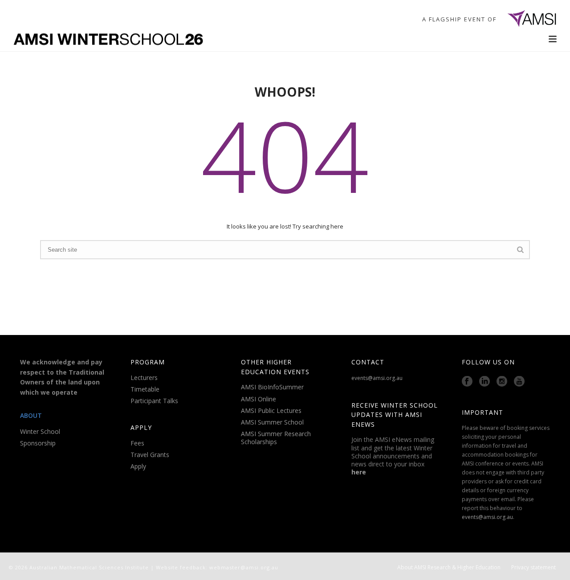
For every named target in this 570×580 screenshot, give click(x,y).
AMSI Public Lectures (271, 410)
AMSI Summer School (272, 422)
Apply (138, 466)
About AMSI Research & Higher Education (449, 567)
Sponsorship (38, 443)
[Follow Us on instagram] (502, 382)
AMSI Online (258, 399)
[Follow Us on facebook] (467, 382)
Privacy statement (533, 567)
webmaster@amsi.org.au (243, 567)
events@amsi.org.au (377, 378)
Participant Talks (154, 400)
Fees (137, 443)
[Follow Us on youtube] (519, 382)
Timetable (144, 389)
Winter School (40, 431)
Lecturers (144, 377)
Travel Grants (149, 454)
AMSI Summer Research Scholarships (276, 437)
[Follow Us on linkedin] (484, 382)
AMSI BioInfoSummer (272, 387)
